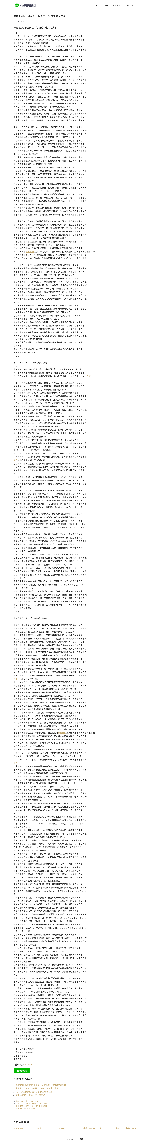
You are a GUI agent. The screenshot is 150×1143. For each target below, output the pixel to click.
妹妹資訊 (116, 5)
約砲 (31, 1101)
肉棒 (16, 460)
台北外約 (30, 252)
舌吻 (40, 1104)
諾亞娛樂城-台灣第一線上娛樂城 (30, 1095)
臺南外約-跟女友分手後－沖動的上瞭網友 (31, 1106)
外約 (107, 5)
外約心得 (19, 1101)
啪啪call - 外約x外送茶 (126, 1128)
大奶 (23, 1104)
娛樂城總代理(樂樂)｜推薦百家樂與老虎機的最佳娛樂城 (41, 1085)
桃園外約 (62, 733)
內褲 (17, 1104)
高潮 (45, 1104)
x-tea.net (30, 1064)
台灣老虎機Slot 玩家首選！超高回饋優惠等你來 (37, 1088)
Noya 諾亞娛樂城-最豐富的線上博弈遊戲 (34, 1092)
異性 (26, 1101)
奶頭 (28, 1104)
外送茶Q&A (129, 5)
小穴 (16, 763)
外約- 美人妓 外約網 (92, 1128)
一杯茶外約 (19, 1128)
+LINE (98, 5)
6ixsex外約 (64, 1128)
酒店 (36, 1101)
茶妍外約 (41, 1128)
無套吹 (34, 1104)
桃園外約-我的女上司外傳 (25, 1108)
